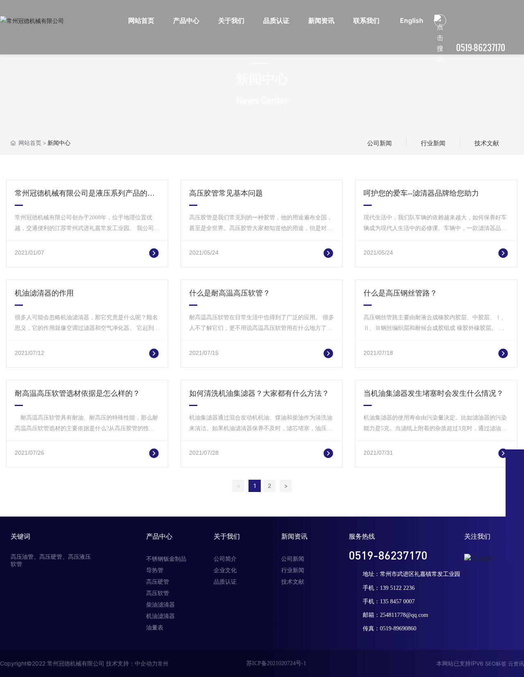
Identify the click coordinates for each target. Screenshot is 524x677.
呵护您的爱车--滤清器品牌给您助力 (421, 193)
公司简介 (225, 559)
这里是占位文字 (140, 252)
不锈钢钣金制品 (166, 559)
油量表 (154, 628)
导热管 (154, 570)
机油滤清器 (160, 616)
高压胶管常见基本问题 (226, 193)
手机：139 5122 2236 (389, 588)
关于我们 (227, 536)
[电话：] (515, 458)
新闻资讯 (294, 536)
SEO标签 (495, 663)
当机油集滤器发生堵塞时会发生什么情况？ (434, 393)
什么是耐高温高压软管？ (229, 293)
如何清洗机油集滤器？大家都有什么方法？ (259, 393)
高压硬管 (157, 582)
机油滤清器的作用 (44, 293)
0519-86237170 (480, 47)
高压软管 (157, 593)
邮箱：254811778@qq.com (395, 615)
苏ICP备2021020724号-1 (276, 663)
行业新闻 (433, 143)
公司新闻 (379, 143)
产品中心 (159, 536)
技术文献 (486, 143)
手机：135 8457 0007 (389, 601)
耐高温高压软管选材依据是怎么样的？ (77, 393)
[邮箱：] (515, 514)
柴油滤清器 (160, 605)
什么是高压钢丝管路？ (400, 293)
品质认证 (225, 582)
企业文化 (225, 570)
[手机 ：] (515, 495)
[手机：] (515, 477)
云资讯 (516, 663)
